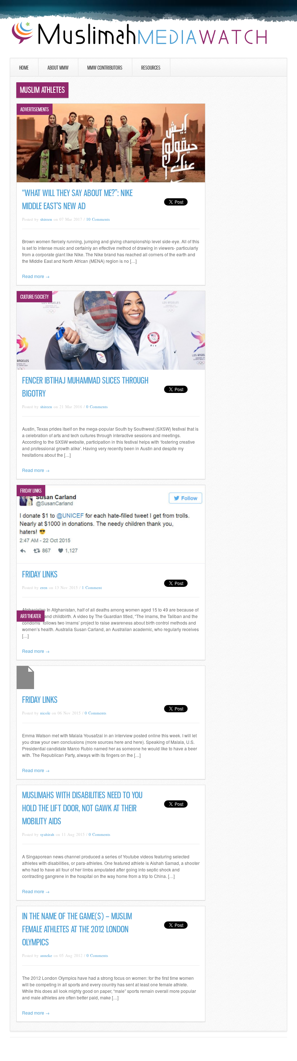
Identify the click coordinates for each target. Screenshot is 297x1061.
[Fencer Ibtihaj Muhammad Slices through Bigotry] (111, 368)
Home (24, 68)
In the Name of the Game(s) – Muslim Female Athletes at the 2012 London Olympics (77, 929)
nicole (45, 713)
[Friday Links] (111, 562)
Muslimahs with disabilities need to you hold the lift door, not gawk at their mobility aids (82, 808)
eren (43, 587)
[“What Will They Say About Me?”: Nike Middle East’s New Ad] (111, 180)
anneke (46, 955)
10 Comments (98, 219)
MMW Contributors (104, 68)
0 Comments (97, 406)
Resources (150, 68)
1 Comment (92, 587)
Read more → (36, 276)
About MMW (57, 68)
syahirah (47, 834)
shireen (46, 219)
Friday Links (40, 574)
